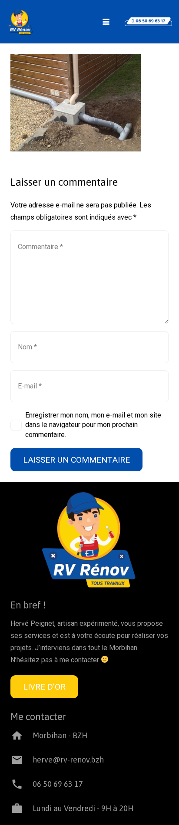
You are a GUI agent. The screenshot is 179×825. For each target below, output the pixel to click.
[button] (106, 21)
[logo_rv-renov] (20, 22)
